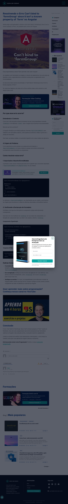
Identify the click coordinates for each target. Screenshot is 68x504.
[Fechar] (53, 238)
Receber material (42, 261)
